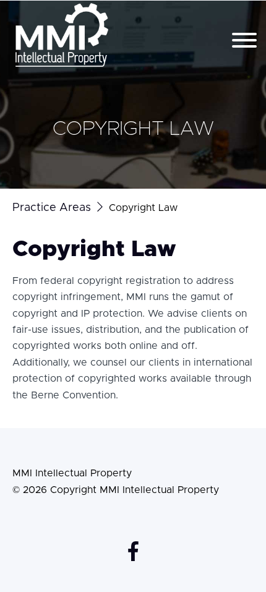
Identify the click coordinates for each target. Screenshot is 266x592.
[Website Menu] (244, 41)
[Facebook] (133, 551)
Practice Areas (51, 207)
